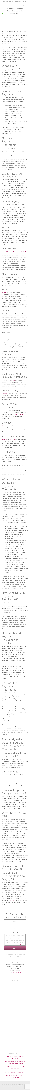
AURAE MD (14, 1084)
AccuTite (4, 439)
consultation (12, 900)
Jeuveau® (4, 335)
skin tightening (19, 414)
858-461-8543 (17, 972)
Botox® (4, 292)
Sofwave (4, 426)
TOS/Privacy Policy (23, 1086)
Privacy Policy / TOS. (19, 944)
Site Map (15, 1086)
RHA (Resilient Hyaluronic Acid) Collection (15, 251)
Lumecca (4, 393)
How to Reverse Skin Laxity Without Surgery (15, 1072)
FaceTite (12, 439)
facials (13, 380)
